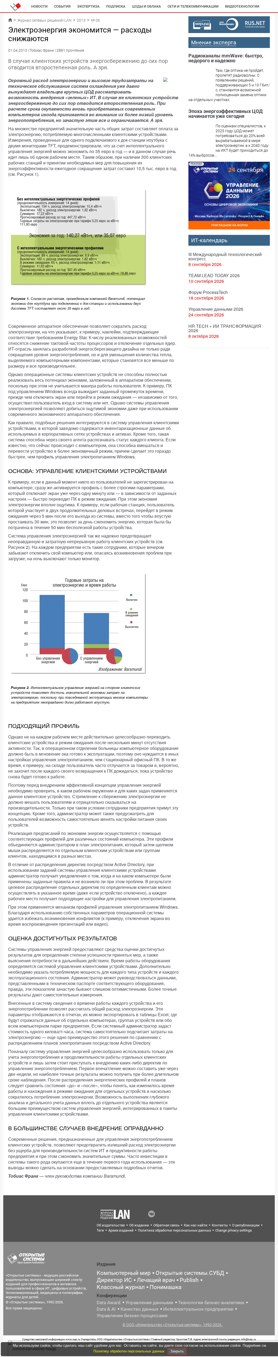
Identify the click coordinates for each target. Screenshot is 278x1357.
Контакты (220, 1225)
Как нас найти (195, 1225)
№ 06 (95, 20)
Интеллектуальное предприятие (198, 1309)
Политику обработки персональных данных (129, 1351)
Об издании (139, 1225)
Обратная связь (166, 1225)
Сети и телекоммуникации (193, 6)
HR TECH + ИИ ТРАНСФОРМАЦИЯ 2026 (224, 328)
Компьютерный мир (124, 1273)
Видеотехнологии (242, 6)
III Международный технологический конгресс (225, 256)
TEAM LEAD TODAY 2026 (214, 275)
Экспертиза (88, 6)
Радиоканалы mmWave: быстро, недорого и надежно (225, 58)
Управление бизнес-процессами (132, 1315)
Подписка (115, 6)
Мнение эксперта (213, 42)
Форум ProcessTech (208, 292)
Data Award (109, 1302)
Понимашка (165, 1287)
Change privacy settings (233, 1230)
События (62, 6)
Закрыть (177, 1351)
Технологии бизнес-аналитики (211, 1302)
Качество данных (139, 1309)
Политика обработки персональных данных (174, 1230)
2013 (81, 20)
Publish (189, 1280)
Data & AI (106, 1309)
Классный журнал (121, 1287)
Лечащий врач (156, 1280)
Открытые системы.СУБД (190, 1273)
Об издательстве (111, 1225)
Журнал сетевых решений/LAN (44, 20)
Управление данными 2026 (215, 309)
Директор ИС (114, 1280)
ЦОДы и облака (146, 6)
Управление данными (149, 1302)
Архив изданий (121, 1230)
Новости (39, 6)
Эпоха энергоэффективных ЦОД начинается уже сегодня (225, 113)
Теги (100, 1230)
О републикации (246, 1225)
